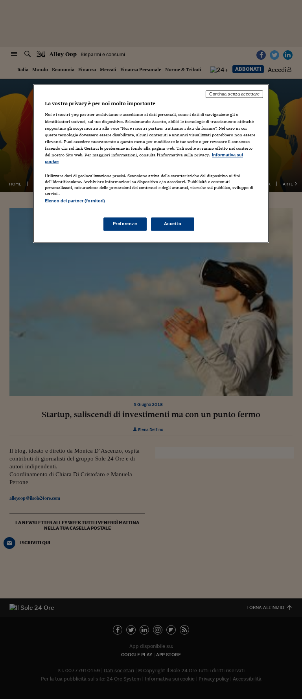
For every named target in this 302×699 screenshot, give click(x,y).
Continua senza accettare (234, 94)
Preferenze (125, 224)
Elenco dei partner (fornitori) (75, 200)
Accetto (173, 224)
